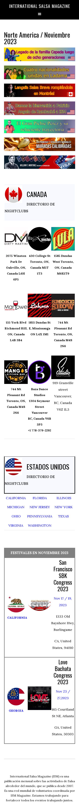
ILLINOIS (64, 498)
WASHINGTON (39, 525)
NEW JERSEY (40, 507)
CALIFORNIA (16, 498)
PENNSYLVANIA (39, 516)
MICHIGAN (15, 507)
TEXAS (63, 516)
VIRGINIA (15, 525)
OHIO (16, 516)
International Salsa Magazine (39, 6)
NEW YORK (64, 507)
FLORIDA (40, 498)
